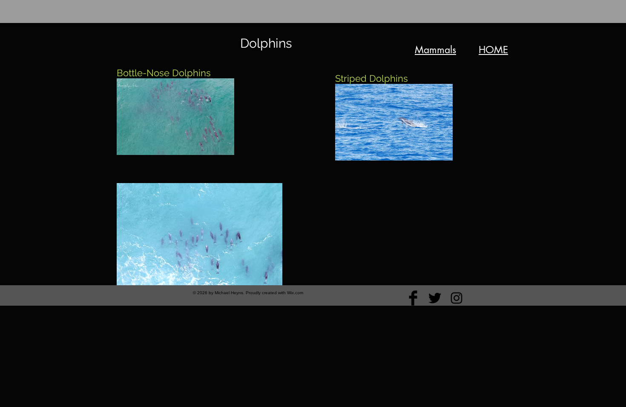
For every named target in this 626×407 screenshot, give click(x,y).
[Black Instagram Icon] (456, 298)
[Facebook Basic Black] (413, 298)
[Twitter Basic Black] (434, 298)
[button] (175, 116)
